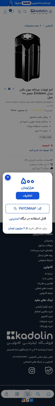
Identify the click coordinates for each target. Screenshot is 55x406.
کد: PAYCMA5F (29, 208)
